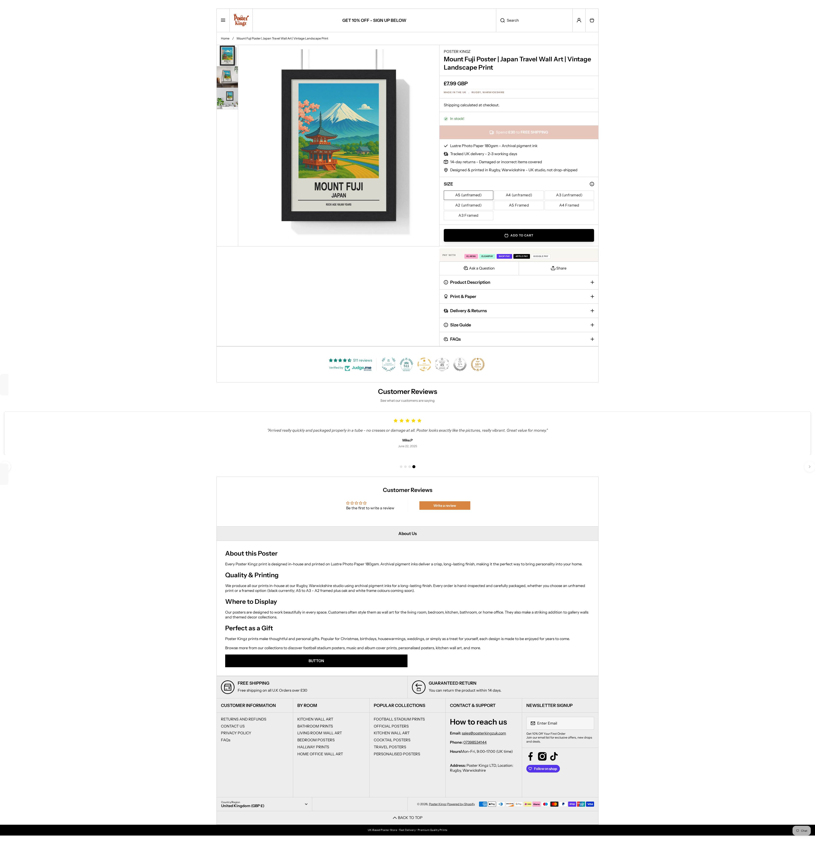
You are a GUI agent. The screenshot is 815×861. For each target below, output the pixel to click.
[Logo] (241, 20)
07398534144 (475, 742)
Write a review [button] (444, 505)
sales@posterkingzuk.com (484, 733)
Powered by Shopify (461, 804)
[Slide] (592, 184)
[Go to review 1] (401, 466)
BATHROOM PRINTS (315, 726)
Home (225, 38)
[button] (592, 20)
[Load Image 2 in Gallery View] (227, 77)
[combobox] (534, 20)
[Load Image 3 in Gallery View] (227, 98)
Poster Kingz (438, 804)
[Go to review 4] (413, 466)
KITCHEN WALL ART (315, 719)
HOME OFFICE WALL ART (320, 754)
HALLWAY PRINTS (313, 747)
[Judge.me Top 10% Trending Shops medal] (478, 364)
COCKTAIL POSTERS (392, 740)
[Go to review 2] (405, 466)
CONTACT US (233, 726)
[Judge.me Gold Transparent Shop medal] (424, 364)
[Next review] (809, 466)
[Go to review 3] (409, 466)
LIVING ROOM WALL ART (319, 733)
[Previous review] (5, 466)
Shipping (451, 105)
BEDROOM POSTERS (316, 740)
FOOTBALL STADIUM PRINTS (399, 719)
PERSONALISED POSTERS (397, 754)
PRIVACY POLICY (236, 733)
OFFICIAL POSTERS (391, 726)
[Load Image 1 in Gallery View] (227, 55)
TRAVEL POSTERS (390, 747)
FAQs (225, 740)
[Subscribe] (588, 723)
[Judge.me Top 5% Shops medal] (460, 364)
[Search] (500, 20)
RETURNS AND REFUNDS (243, 719)
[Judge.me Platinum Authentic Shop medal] (388, 364)
